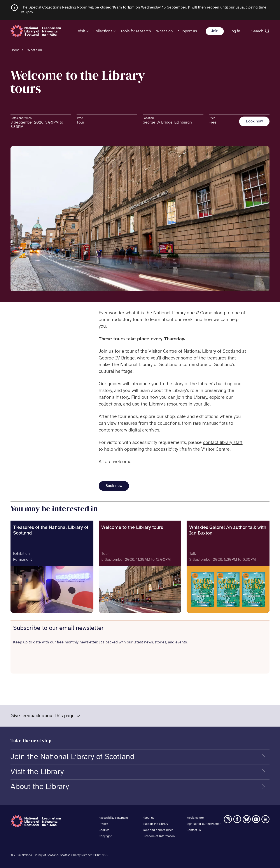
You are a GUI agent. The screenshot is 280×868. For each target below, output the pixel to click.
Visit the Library (37, 772)
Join (214, 31)
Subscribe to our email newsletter (58, 628)
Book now (254, 121)
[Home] (35, 31)
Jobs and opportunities (158, 830)
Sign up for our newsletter (203, 824)
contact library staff (223, 442)
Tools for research (136, 31)
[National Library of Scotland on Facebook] (237, 819)
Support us (187, 31)
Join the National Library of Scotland (72, 757)
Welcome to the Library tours (132, 527)
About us (148, 818)
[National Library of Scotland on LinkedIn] (265, 819)
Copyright (105, 836)
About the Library (39, 787)
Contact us (194, 830)
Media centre (195, 818)
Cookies (104, 830)
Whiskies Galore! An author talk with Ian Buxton (227, 530)
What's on (164, 31)
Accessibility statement (113, 818)
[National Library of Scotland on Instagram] (228, 819)
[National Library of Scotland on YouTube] (256, 819)
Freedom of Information (159, 836)
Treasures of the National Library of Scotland (50, 530)
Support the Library (155, 824)
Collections (102, 31)
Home (14, 50)
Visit (81, 31)
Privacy (103, 824)
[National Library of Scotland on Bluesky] (247, 819)
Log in (234, 31)
